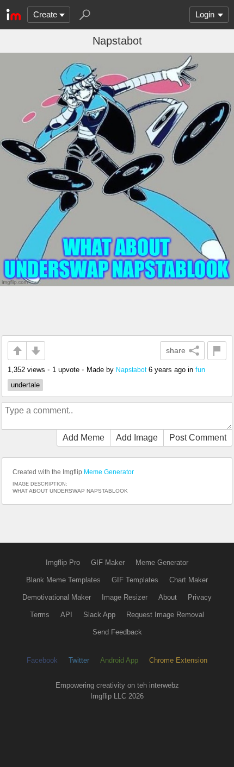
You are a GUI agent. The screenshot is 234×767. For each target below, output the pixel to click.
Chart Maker (188, 580)
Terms (40, 615)
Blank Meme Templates (63, 580)
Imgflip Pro (63, 562)
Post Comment (197, 437)
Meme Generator (109, 472)
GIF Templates (135, 580)
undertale (25, 385)
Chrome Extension (178, 660)
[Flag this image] (216, 350)
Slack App (99, 615)
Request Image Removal (165, 615)
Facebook (42, 660)
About (167, 597)
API (66, 615)
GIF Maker (108, 562)
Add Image (137, 437)
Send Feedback (117, 632)
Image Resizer (124, 597)
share (176, 350)
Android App (119, 660)
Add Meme (83, 437)
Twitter (79, 660)
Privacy (200, 597)
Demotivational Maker (56, 597)
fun (200, 370)
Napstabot (131, 369)
